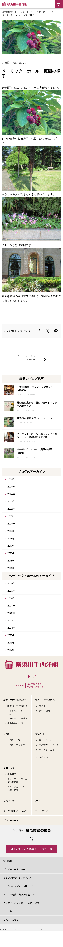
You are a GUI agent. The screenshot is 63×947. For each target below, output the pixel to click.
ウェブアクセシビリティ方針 (17, 877)
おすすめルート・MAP (16, 712)
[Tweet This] (47, 330)
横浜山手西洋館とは (17, 705)
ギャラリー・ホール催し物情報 (17, 780)
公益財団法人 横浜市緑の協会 (31, 830)
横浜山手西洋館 (31, 664)
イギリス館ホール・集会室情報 (17, 788)
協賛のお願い (9, 800)
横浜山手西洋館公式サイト (15, 4)
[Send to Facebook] (39, 330)
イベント (7, 733)
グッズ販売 (44, 710)
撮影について (45, 757)
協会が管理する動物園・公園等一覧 (31, 849)
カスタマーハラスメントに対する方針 (21, 902)
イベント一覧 (13, 740)
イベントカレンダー (17, 744)
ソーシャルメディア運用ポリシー (19, 886)
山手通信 (11, 774)
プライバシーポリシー (14, 869)
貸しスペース (45, 740)
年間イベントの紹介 (17, 718)
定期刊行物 (8, 768)
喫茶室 (42, 705)
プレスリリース (10, 820)
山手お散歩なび (15, 723)
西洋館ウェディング (48, 744)
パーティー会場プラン (48, 751)
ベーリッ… (31, 356)
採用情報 (7, 860)
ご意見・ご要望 (11, 919)
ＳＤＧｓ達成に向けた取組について (20, 894)
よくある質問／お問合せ (15, 810)
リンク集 (7, 911)
